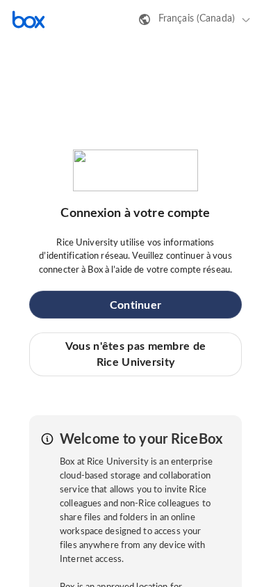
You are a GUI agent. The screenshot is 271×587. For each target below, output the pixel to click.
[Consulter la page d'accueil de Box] (28, 19)
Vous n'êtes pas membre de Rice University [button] (135, 354)
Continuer (136, 305)
